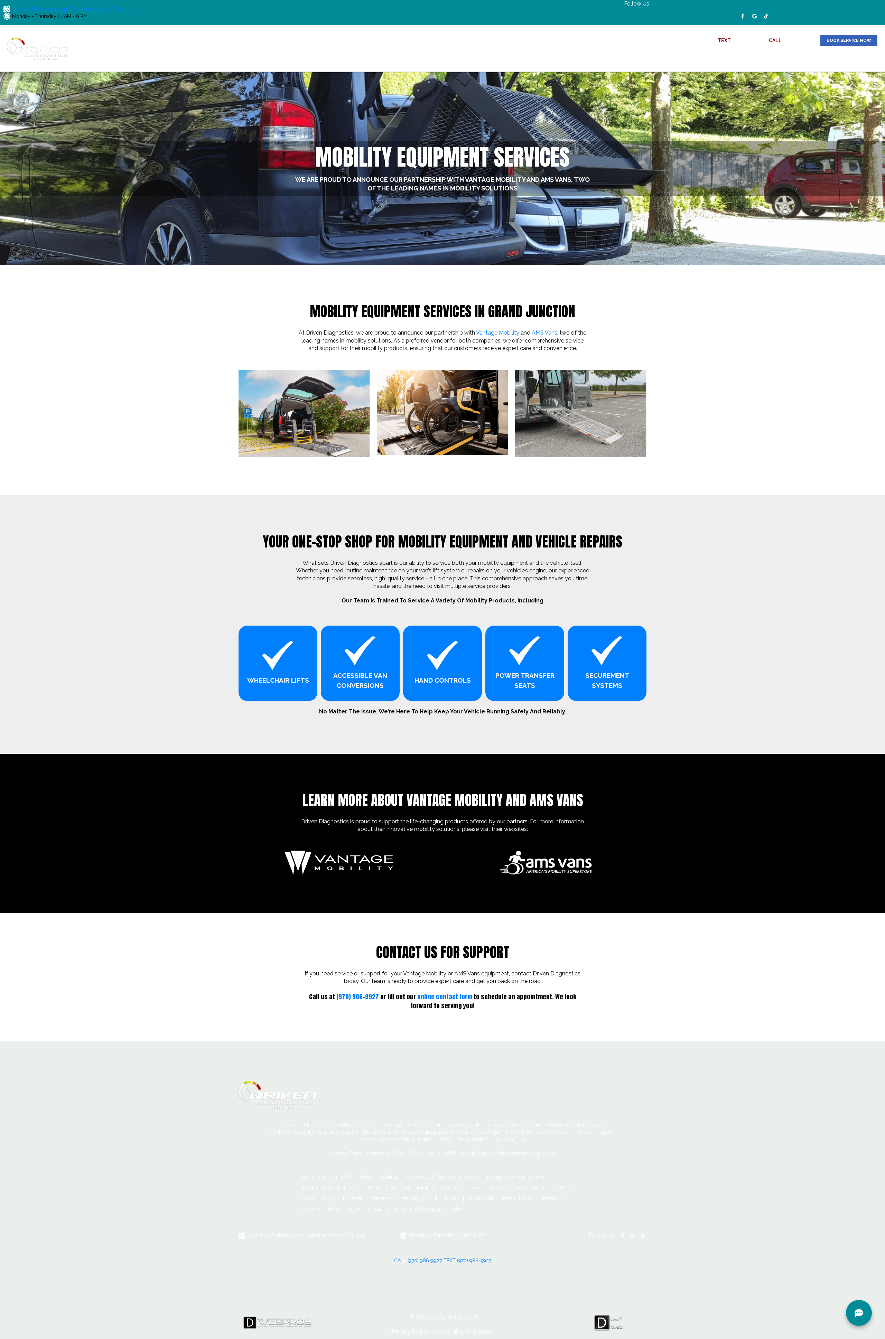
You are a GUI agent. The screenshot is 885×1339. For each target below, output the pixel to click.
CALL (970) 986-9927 (418, 1260)
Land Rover (560, 1187)
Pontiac (550, 1198)
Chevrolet (418, 1177)
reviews (709, 58)
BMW (347, 1177)
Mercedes (381, 1198)
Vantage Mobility (497, 332)
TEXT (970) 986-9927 (467, 1260)
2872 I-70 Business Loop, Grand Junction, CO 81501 (306, 1235)
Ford (538, 1177)
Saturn (353, 1209)
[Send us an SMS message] (859, 1313)
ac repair (496, 1124)
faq (851, 58)
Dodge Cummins (506, 1177)
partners (734, 58)
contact (869, 58)
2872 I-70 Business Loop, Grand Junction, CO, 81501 (70, 9)
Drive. (423, 1316)
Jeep (476, 1187)
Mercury (410, 1198)
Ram (333, 1209)
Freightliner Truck (321, 1187)
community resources (775, 58)
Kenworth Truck (507, 1187)
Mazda (354, 1198)
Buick (367, 1177)
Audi (328, 1177)
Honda (375, 1187)
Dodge (471, 1177)
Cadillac (390, 1177)
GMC (354, 1187)
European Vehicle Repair (574, 1124)
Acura (308, 1177)
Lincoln (331, 1198)
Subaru (375, 1209)
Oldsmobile (480, 1198)
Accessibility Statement (462, 1331)
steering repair (464, 1124)
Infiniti (423, 1187)
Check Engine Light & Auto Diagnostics (310, 1132)
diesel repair (427, 1124)
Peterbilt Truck (518, 1198)
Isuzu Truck (450, 1187)
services (679, 58)
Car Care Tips (510, 1139)
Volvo (456, 1209)
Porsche (311, 1209)
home (655, 58)
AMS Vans (544, 332)
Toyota (399, 1209)
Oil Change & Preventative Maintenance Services (414, 1132)
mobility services (356, 1124)
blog (835, 58)
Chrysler (446, 1177)
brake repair (526, 1124)
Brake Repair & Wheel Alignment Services (522, 1132)
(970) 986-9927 (750, 40)
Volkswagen (428, 1209)
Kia (536, 1187)
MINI (432, 1198)
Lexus (308, 1198)
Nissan (452, 1198)
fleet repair (394, 1124)
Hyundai (400, 1187)
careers (815, 58)
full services (317, 1124)
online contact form (444, 996)
